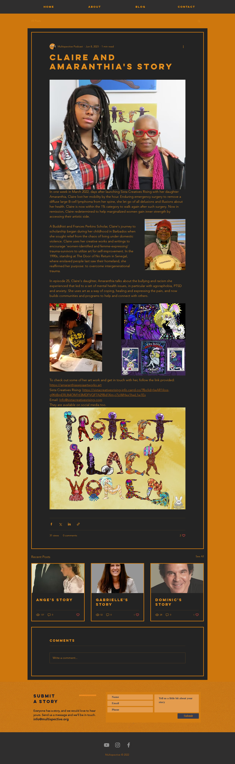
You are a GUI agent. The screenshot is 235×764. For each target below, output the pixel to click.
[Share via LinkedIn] (69, 524)
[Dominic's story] (177, 578)
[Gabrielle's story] (117, 578)
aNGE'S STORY (54, 599)
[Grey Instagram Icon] (117, 745)
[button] (199, 20)
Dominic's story (168, 602)
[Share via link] (78, 524)
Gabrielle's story (112, 602)
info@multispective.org (51, 719)
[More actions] (183, 46)
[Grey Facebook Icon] (128, 745)
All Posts (36, 20)
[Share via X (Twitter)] (60, 524)
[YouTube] (106, 745)
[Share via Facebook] (51, 524)
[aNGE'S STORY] (58, 578)
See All (200, 556)
